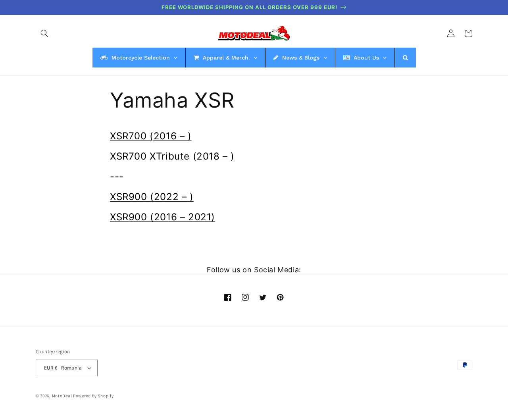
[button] (44, 33)
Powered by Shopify (93, 396)
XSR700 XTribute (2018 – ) (172, 156)
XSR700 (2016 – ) (151, 136)
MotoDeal (62, 396)
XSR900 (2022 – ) (152, 196)
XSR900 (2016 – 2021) (162, 217)
